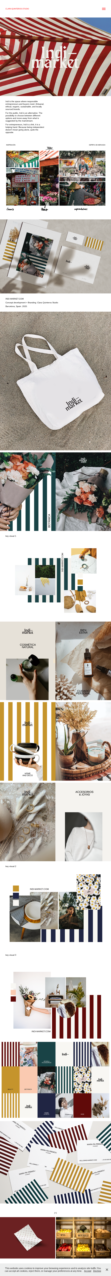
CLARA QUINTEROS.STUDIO (17, 9)
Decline (97, 1271)
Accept (87, 1271)
